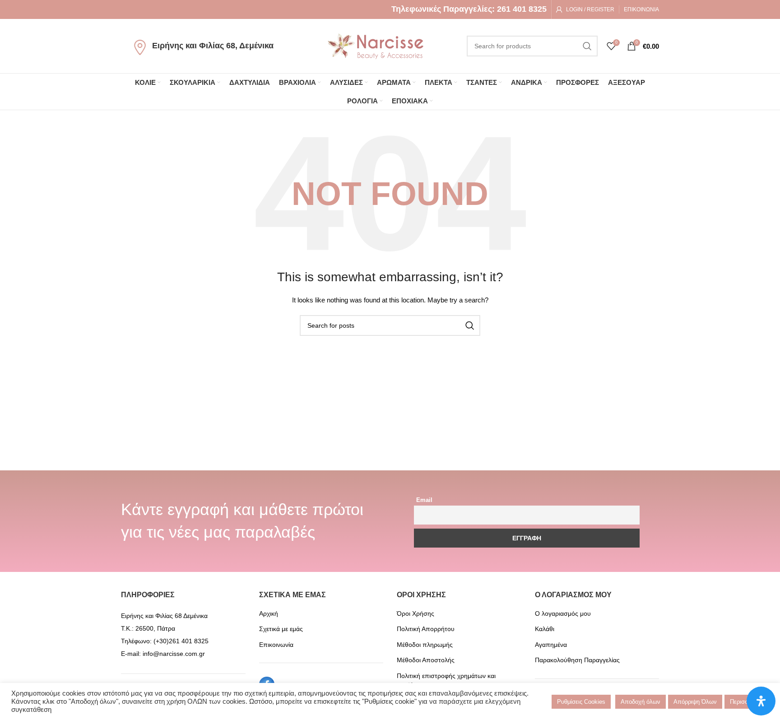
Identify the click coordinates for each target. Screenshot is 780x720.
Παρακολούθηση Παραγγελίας (577, 660)
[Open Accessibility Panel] (761, 701)
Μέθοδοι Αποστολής (426, 660)
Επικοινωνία (276, 644)
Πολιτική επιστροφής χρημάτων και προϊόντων (446, 680)
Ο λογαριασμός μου (563, 613)
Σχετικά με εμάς (281, 628)
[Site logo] (375, 45)
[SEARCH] (587, 46)
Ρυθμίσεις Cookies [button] (581, 701)
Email (424, 500)
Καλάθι (544, 628)
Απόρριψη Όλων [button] (695, 701)
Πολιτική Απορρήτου (426, 628)
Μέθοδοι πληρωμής (425, 644)
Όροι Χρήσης (415, 613)
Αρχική (268, 613)
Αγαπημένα (551, 644)
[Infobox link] (469, 9)
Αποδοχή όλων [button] (640, 701)
